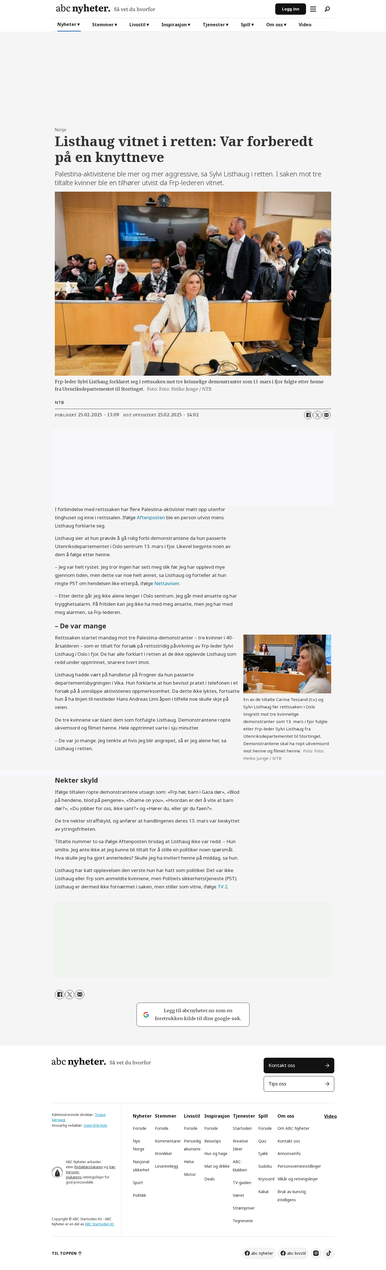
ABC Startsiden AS (99, 1224)
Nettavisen (166, 583)
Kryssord (266, 1179)
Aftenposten (151, 517)
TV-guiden (242, 1182)
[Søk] (327, 9)
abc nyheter (262, 1253)
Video (305, 24)
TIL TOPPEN (64, 1253)
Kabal (263, 1191)
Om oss (274, 24)
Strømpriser (244, 1208)
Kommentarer (168, 1141)
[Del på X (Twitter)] (317, 415)
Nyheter (66, 24)
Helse (189, 1161)
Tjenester (214, 24)
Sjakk (263, 1153)
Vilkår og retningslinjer (297, 1179)
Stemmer (103, 24)
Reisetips (212, 1141)
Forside (139, 1128)
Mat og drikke (217, 1166)
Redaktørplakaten (88, 1167)
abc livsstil (296, 1253)
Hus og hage (215, 1153)
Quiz (262, 1141)
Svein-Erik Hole (95, 1125)
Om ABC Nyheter (293, 1128)
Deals (209, 1179)
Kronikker (163, 1153)
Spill (245, 24)
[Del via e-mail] (326, 415)
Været (238, 1195)
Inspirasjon (174, 24)
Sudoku (265, 1166)
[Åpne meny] (313, 9)
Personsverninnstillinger (299, 1166)
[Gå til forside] (163, 9)
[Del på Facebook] (308, 415)
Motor (190, 1174)
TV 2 (222, 886)
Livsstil (137, 24)
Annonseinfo (289, 1153)
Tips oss (277, 1083)
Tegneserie (243, 1220)
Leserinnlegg (166, 1166)
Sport (138, 1182)
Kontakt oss (281, 1065)
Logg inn (290, 9)
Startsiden (242, 1128)
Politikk (139, 1195)
